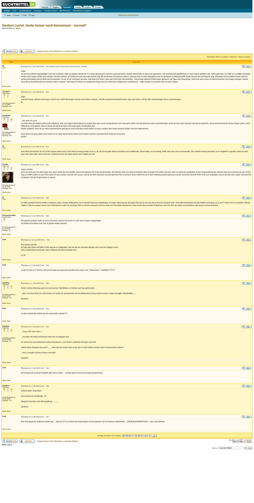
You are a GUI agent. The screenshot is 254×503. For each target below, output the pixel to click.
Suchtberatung (25, 11)
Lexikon (88, 7)
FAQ (25, 15)
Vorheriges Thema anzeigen (217, 57)
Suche (17, 15)
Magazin (56, 7)
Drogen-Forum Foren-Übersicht (49, 51)
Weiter (18, 28)
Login (32, 15)
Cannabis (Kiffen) (71, 51)
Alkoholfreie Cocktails (81, 11)
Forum (78, 7)
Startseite (45, 7)
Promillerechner (50, 11)
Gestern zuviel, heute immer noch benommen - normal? (44, 25)
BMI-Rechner (65, 11)
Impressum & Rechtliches (128, 15)
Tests (14, 11)
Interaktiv (67, 7)
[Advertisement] (54, 39)
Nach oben (6, 86)
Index (9, 15)
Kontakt (98, 7)
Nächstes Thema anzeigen (240, 57)
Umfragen (37, 11)
